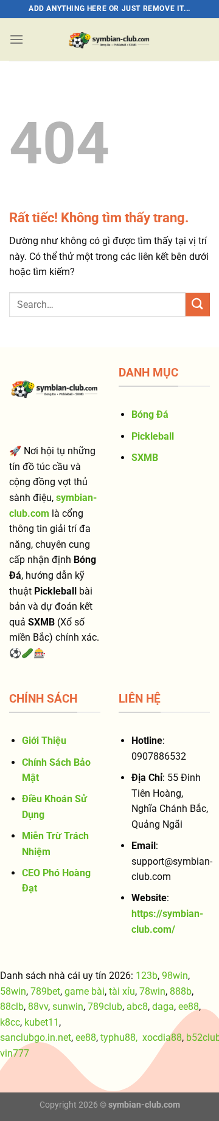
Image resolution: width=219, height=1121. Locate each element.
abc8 (137, 1006)
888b (181, 991)
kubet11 (41, 1022)
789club (105, 1006)
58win (13, 991)
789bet (45, 991)
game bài (84, 991)
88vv (38, 1006)
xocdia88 (162, 1037)
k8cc (10, 1022)
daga (163, 1006)
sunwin (67, 1006)
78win (152, 991)
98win (175, 975)
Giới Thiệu (44, 740)
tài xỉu (122, 991)
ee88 (188, 1006)
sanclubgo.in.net (35, 1037)
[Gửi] (198, 304)
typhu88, (118, 1037)
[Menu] (16, 39)
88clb (12, 1006)
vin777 (14, 1053)
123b (147, 975)
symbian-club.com (144, 1105)
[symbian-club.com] (109, 39)
